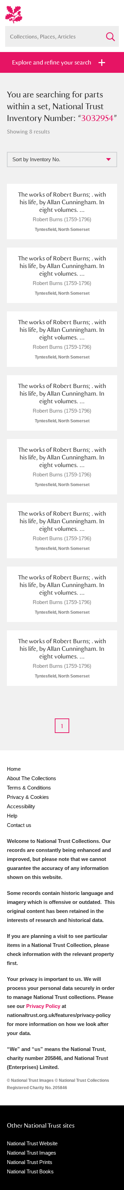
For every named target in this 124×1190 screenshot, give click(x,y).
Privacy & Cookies (28, 797)
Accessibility (21, 806)
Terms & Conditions (29, 788)
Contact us (19, 825)
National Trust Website (32, 1143)
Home (14, 769)
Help (12, 816)
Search (110, 34)
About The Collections (31, 778)
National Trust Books (30, 1171)
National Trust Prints (29, 1162)
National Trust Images (31, 1153)
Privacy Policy (43, 1006)
